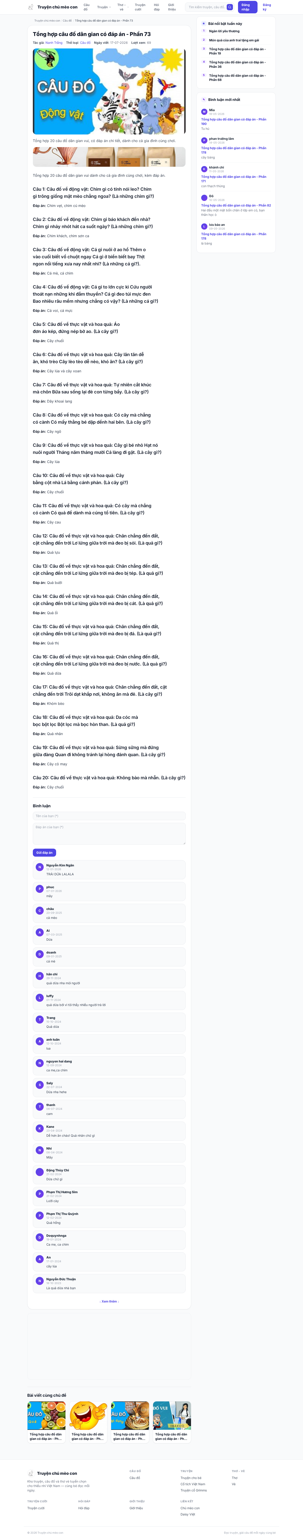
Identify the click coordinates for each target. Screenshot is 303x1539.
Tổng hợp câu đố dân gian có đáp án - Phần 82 (236, 205)
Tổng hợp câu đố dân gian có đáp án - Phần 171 (233, 179)
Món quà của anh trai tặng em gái (234, 40)
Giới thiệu (172, 7)
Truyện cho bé (191, 1478)
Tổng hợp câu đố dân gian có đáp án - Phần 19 (237, 51)
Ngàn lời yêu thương (224, 31)
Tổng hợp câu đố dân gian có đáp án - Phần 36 (237, 64)
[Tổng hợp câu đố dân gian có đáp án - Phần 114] (46, 1415)
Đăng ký (267, 7)
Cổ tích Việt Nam (193, 1484)
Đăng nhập (246, 7)
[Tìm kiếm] (230, 7)
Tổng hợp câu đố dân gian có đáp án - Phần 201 (171, 1436)
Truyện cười (140, 7)
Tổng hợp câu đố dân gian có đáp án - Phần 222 (129, 1436)
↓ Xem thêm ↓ (109, 1301)
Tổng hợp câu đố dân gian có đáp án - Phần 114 (46, 1436)
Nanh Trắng (54, 42)
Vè (234, 1484)
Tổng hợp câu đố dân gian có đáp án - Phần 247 (88, 1436)
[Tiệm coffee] (109, 157)
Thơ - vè (121, 7)
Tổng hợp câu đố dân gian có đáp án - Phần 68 (237, 78)
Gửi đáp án (44, 852)
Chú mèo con (190, 1508)
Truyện (102, 7)
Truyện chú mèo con (47, 20)
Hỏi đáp (157, 7)
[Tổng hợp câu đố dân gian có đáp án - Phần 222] (130, 1415)
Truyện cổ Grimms (194, 1490)
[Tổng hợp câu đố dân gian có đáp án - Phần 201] (172, 1415)
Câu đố (87, 7)
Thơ (234, 1478)
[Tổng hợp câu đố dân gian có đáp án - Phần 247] (88, 1415)
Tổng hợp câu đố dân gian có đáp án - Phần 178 (233, 150)
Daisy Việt (188, 1514)
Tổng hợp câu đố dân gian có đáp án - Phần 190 (233, 121)
